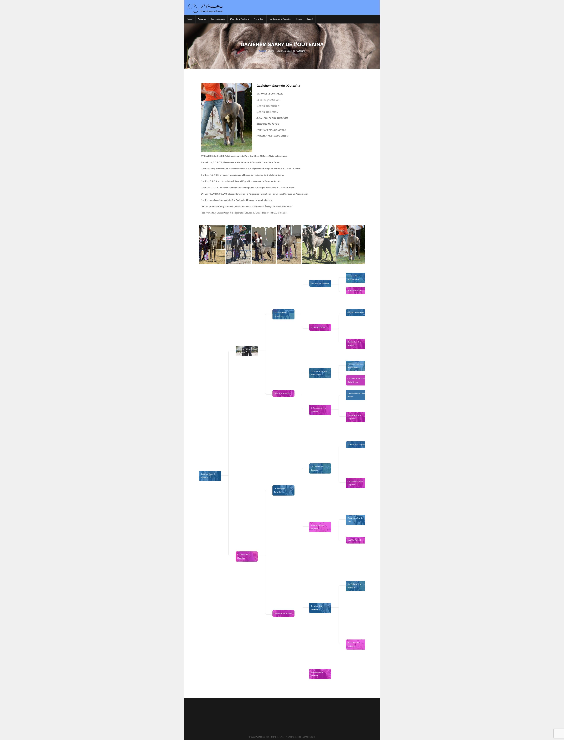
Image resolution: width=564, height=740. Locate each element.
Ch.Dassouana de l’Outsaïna (244, 556)
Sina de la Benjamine (318, 327)
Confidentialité (309, 737)
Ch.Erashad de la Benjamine (243, 350)
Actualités (202, 19)
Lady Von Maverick (354, 540)
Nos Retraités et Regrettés (280, 19)
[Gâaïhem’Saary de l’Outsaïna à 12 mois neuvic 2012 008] (212, 244)
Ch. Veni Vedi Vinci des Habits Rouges (319, 373)
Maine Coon (259, 19)
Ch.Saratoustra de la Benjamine (318, 409)
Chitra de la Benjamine (282, 393)
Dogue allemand (218, 19)
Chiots (299, 19)
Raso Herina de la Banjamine (317, 527)
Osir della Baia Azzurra (356, 312)
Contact (309, 19)
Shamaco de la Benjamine (320, 283)
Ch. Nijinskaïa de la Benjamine (355, 343)
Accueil (190, 19)
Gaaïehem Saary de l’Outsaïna (278, 85)
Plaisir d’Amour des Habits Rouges (357, 395)
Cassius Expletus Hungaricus (280, 314)
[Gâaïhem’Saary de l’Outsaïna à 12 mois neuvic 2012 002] (264, 244)
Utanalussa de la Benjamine (317, 673)
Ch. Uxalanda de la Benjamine (318, 468)
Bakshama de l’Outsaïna (283, 613)
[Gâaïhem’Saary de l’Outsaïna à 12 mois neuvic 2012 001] (289, 244)
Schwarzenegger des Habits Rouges (355, 365)
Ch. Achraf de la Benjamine (280, 490)
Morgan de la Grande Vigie (355, 519)
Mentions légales (293, 737)
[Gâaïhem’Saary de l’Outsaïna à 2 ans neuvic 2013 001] (350, 244)
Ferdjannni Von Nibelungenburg (353, 277)
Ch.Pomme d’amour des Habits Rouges (356, 380)
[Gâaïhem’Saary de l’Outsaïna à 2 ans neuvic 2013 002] (319, 244)
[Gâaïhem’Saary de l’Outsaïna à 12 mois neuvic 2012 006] (238, 244)
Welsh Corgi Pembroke (239, 19)
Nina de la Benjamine (355, 290)
